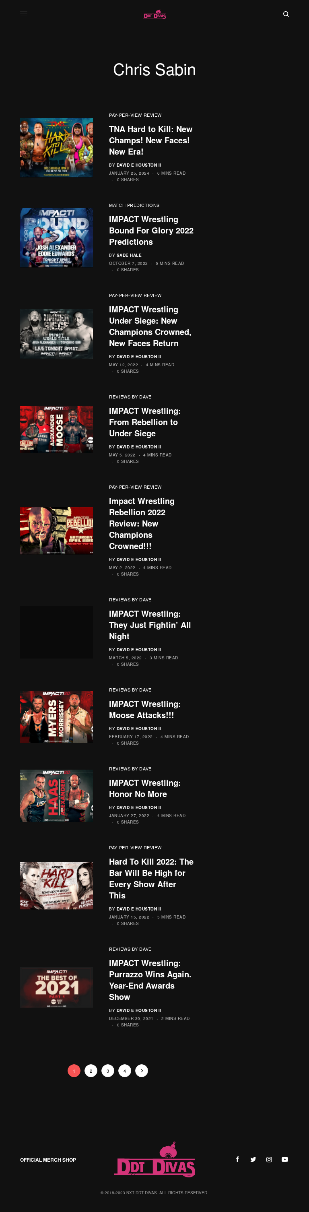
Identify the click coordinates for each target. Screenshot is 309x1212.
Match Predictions (134, 205)
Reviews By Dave (130, 396)
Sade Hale (129, 255)
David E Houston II (139, 165)
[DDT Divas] (154, 14)
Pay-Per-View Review (135, 114)
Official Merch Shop (48, 1159)
